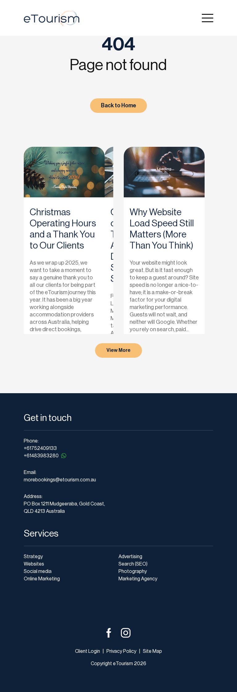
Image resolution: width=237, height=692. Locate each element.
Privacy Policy (121, 651)
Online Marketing (42, 578)
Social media (38, 571)
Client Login (87, 651)
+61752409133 (40, 448)
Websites (34, 564)
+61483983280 (41, 455)
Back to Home (118, 105)
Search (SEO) (133, 564)
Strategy (33, 556)
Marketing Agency (137, 578)
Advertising (130, 556)
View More (118, 350)
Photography (132, 571)
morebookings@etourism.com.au (60, 479)
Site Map (152, 651)
